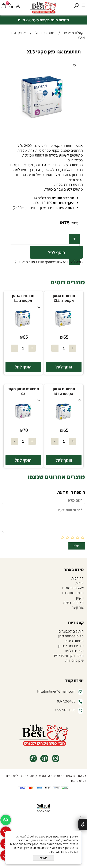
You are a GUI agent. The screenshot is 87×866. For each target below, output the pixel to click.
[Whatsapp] (5, 819)
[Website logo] (47, 8)
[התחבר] (18, 5)
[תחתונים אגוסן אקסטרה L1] (23, 331)
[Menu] (83, 5)
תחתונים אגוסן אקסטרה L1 (23, 298)
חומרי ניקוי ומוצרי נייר (68, 655)
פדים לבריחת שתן (71, 636)
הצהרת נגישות (73, 602)
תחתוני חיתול (74, 640)
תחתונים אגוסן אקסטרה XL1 (64, 298)
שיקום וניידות (74, 660)
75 (67, 222)
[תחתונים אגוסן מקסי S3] (23, 424)
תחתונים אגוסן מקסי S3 (23, 391)
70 (25, 430)
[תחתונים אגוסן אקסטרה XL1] (63, 331)
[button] (63, 367)
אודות (79, 583)
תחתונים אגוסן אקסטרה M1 (64, 391)
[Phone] (10, 5)
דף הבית (77, 578)
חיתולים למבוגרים (71, 631)
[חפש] (76, 5)
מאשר (43, 858)
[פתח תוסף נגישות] (82, 824)
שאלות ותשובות (73, 587)
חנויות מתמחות (73, 592)
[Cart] (3, 5)
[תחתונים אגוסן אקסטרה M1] (63, 424)
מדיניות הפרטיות (58, 852)
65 (65, 336)
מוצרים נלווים (74, 650)
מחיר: (74, 223)
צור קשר (78, 607)
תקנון (80, 597)
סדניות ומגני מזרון (71, 645)
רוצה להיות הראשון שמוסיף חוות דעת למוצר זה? (49, 261)
